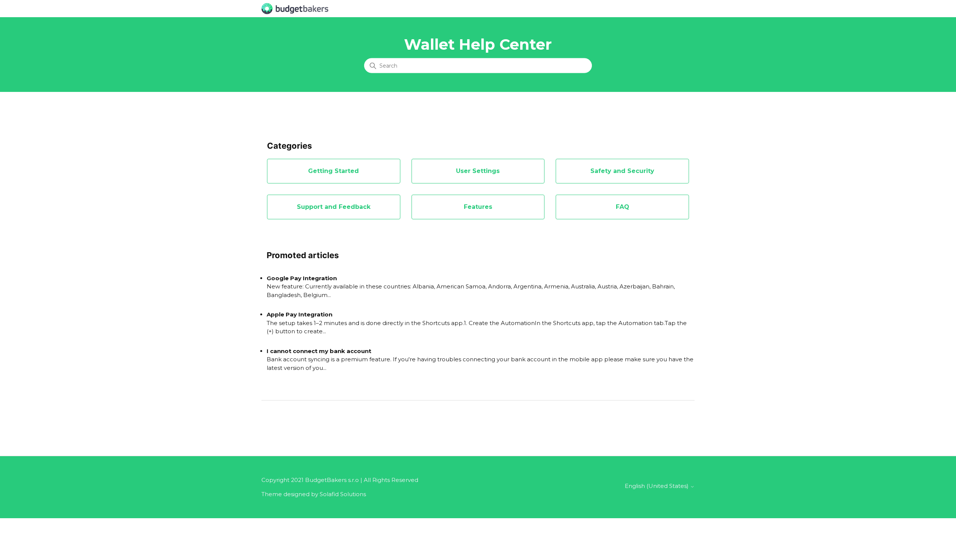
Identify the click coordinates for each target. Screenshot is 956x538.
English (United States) (657, 486)
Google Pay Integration (302, 278)
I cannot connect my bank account (319, 351)
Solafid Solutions (343, 494)
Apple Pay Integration (299, 314)
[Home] (294, 8)
